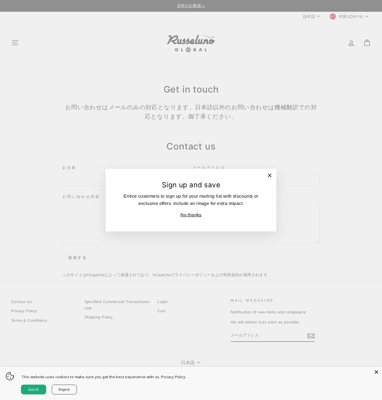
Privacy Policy (173, 376)
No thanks (191, 214)
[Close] (376, 372)
